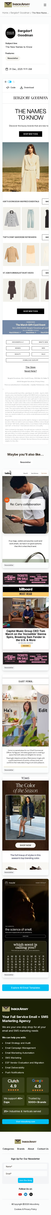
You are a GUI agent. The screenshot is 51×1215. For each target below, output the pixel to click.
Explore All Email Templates (25, 987)
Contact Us (42, 1148)
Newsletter (13, 58)
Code (13, 87)
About (31, 1148)
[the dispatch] (25, 925)
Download (29, 87)
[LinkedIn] (25, 1194)
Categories (8, 1148)
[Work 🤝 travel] (25, 516)
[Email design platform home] (17, 5)
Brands (20, 1148)
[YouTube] (20, 1194)
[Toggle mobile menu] (45, 5)
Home (5, 12)
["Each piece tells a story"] (25, 720)
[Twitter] (31, 1194)
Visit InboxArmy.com (25, 1121)
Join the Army (25, 1180)
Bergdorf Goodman (20, 12)
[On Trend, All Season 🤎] (25, 823)
